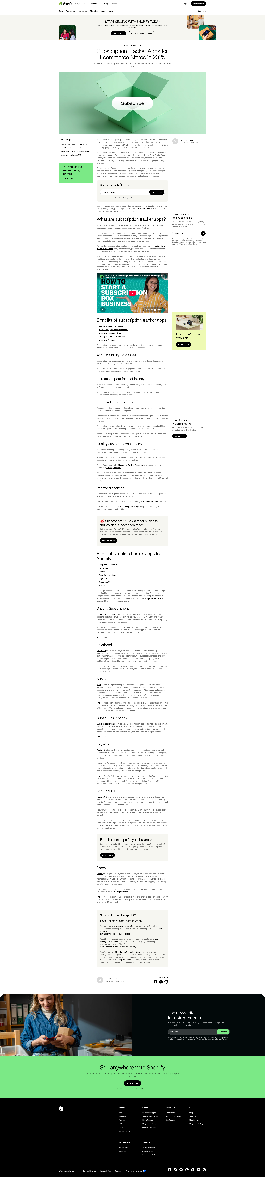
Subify (102, 572)
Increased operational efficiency (113, 330)
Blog (61, 11)
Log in (185, 4)
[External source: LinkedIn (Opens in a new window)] (198, 1169)
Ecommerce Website (150, 1155)
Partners (122, 1120)
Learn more (107, 855)
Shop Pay (193, 1116)
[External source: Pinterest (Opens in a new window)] (204, 1169)
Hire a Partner (147, 1120)
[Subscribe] (203, 233)
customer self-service (146, 208)
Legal (121, 1128)
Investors (122, 1116)
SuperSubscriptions (107, 575)
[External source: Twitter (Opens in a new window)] (175, 1169)
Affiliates (122, 1124)
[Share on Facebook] (155, 982)
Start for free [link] (157, 192)
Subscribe (223, 1032)
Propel (102, 585)
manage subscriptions (126, 926)
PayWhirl (103, 578)
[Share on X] (161, 982)
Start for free (198, 4)
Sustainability (124, 1147)
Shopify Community (149, 1128)
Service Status (124, 1131)
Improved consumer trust (110, 333)
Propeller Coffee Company (131, 465)
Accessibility (123, 1155)
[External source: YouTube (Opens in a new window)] (181, 1169)
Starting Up (83, 11)
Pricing (105, 4)
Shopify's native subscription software (132, 952)
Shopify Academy (149, 1124)
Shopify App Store (153, 598)
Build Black (123, 1151)
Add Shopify (180, 436)
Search (201, 11)
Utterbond (103, 568)
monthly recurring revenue (154, 501)
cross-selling (123, 506)
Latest (103, 11)
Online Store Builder (150, 1147)
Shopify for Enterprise (197, 1124)
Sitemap (118, 1171)
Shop (191, 1113)
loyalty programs (120, 892)
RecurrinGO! (104, 582)
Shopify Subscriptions (108, 565)
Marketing (94, 11)
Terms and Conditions (205, 1039)
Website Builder (148, 1151)
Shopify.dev (170, 1113)
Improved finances (107, 340)
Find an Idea (70, 11)
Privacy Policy (192, 244)
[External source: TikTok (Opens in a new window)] (192, 1169)
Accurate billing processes (111, 326)
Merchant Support (149, 1113)
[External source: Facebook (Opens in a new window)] (169, 1169)
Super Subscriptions (106, 724)
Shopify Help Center (150, 1116)
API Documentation (173, 1116)
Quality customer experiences (112, 336)
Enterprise (115, 4)
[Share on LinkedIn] (166, 982)
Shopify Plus (194, 1120)
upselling (135, 506)
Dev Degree (170, 1120)
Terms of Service (89, 1171)
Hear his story (108, 540)
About (121, 1113)
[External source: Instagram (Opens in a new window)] (187, 1169)
